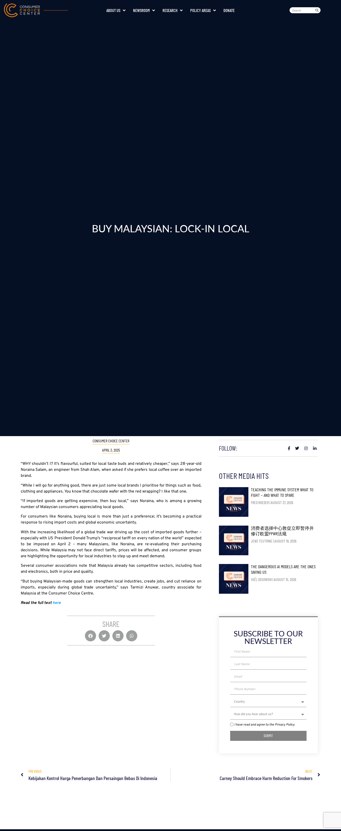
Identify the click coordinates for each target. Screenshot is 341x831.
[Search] (318, 10)
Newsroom (141, 10)
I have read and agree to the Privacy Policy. (264, 725)
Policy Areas (200, 10)
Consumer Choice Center (111, 440)
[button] (90, 635)
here (57, 602)
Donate (229, 10)
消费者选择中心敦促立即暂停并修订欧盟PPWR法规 (282, 530)
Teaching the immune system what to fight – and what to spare (282, 492)
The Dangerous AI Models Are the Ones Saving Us (283, 569)
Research (170, 10)
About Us (113, 10)
